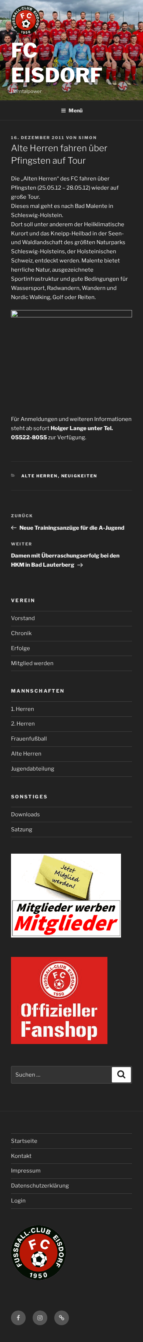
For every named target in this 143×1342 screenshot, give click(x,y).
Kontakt (21, 1156)
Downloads (25, 814)
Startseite (24, 1141)
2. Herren (23, 723)
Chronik (21, 633)
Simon (87, 137)
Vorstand (23, 618)
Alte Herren (39, 475)
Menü (75, 110)
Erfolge (20, 648)
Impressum (26, 1170)
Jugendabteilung (32, 768)
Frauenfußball (29, 738)
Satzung (21, 829)
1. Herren (22, 709)
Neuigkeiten (79, 475)
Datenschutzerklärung (40, 1185)
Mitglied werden (32, 663)
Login (18, 1200)
